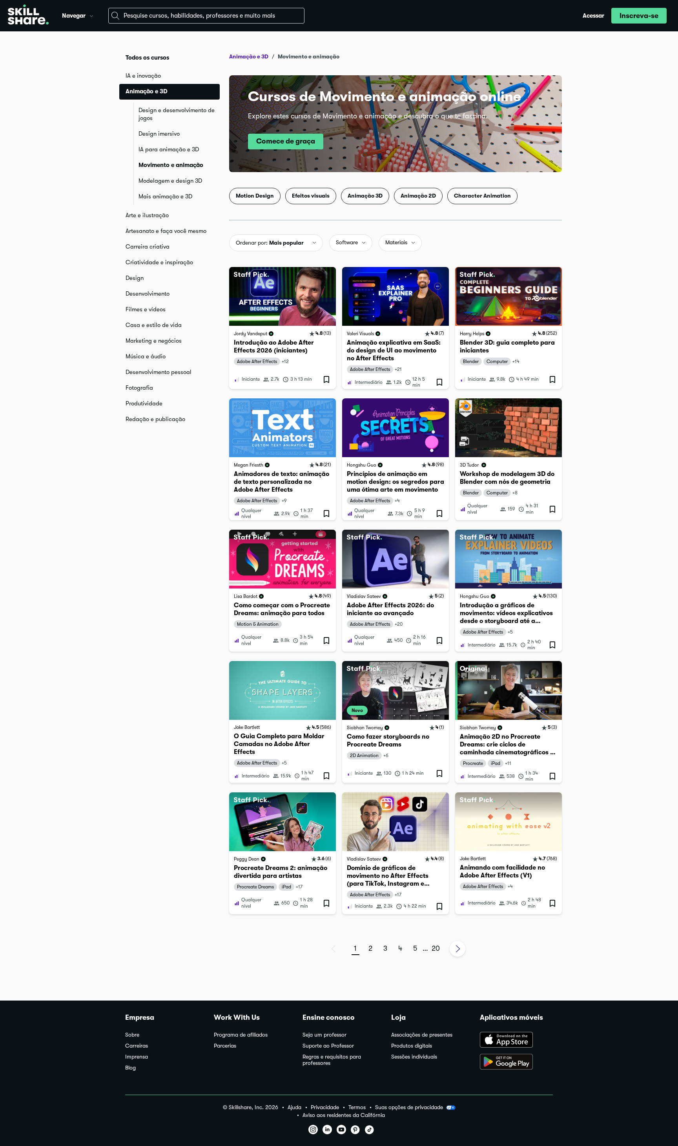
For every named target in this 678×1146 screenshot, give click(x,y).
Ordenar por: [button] (270, 243)
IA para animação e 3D (169, 149)
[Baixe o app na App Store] (516, 1040)
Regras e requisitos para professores (332, 1060)
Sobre (132, 1035)
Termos (357, 1107)
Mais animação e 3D (165, 196)
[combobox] (206, 16)
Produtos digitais (411, 1046)
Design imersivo (159, 133)
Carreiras (136, 1046)
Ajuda (294, 1107)
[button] (91, 15)
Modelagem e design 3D (170, 180)
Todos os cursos (147, 57)
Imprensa (136, 1057)
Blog (130, 1068)
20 (436, 948)
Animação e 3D (248, 56)
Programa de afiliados (241, 1035)
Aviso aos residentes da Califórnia (344, 1115)
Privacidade (325, 1107)
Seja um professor (324, 1035)
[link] (282, 328)
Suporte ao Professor (328, 1046)
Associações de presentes (421, 1035)
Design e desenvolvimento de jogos (177, 114)
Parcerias (225, 1046)
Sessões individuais (414, 1057)
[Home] (28, 15)
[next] (457, 949)
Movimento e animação (171, 165)
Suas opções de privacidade (409, 1107)
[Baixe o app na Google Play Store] (516, 1062)
